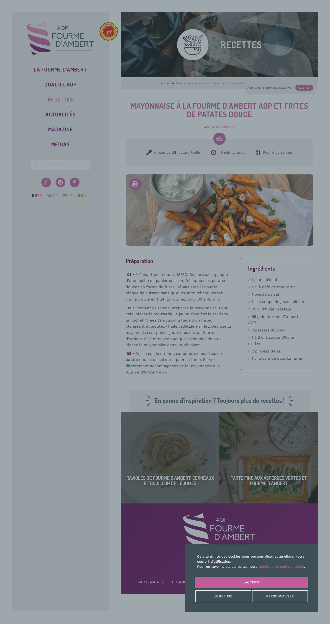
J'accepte (251, 582)
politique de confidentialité (281, 566)
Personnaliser (280, 596)
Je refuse (223, 596)
